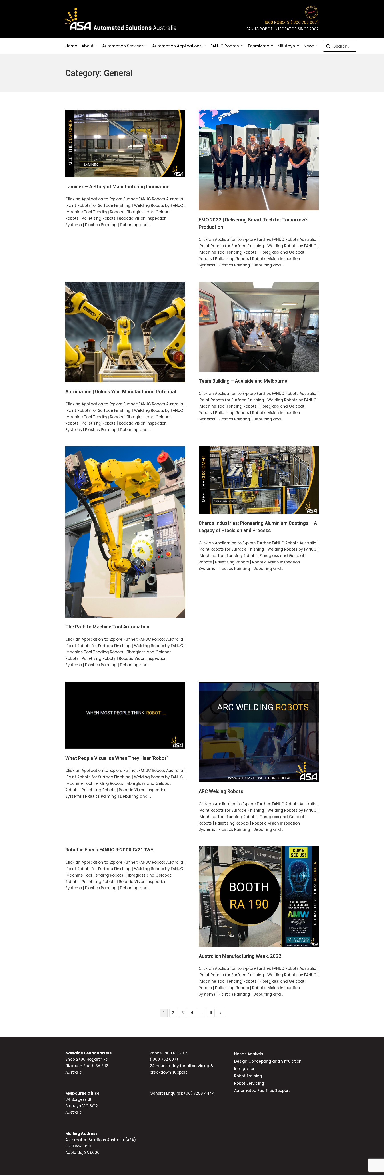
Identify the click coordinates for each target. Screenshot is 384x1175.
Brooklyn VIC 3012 (81, 1106)
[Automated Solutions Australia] (120, 19)
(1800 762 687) (164, 1059)
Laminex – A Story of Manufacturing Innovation (117, 186)
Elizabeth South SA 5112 (86, 1065)
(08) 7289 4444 (199, 1093)
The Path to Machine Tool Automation (107, 627)
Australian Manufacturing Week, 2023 (240, 956)
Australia (73, 1072)
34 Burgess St (78, 1099)
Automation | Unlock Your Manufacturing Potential (120, 391)
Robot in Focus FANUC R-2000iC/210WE (109, 850)
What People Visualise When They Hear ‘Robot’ (116, 758)
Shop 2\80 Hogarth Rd (86, 1059)
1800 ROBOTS (176, 1053)
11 (211, 1012)
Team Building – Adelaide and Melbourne (243, 381)
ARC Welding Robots (221, 791)
